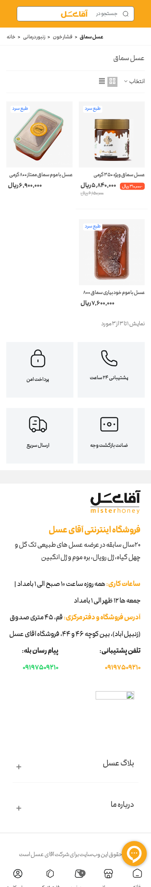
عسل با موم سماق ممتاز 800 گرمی (41, 175)
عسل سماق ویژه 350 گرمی (119, 175)
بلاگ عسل (118, 764)
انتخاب (137, 82)
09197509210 (123, 668)
